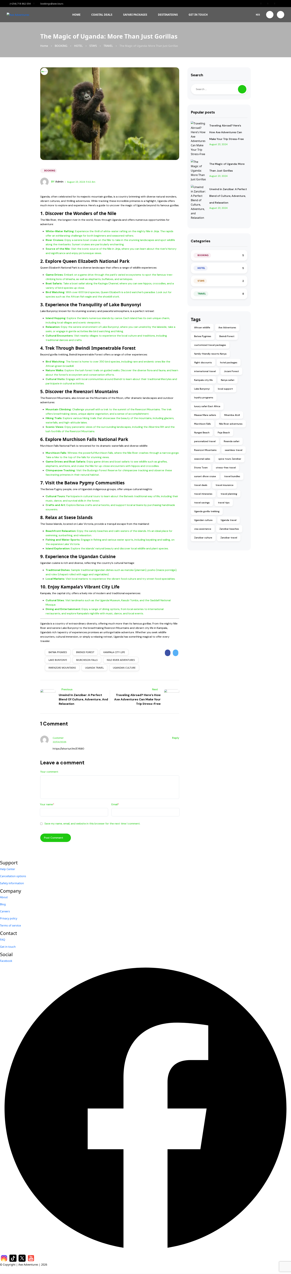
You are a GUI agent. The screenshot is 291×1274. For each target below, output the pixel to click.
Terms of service (10, 925)
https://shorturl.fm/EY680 (68, 748)
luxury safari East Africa (207, 406)
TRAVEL (108, 46)
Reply (175, 738)
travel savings (202, 502)
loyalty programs (203, 397)
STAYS (93, 46)
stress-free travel (226, 467)
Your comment (49, 771)
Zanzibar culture (203, 537)
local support (225, 388)
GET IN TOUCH (198, 14)
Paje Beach (224, 432)
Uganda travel (94, 667)
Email (115, 804)
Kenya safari (227, 380)
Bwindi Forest (85, 652)
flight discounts (203, 362)
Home (44, 46)
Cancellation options (13, 876)
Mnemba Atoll (232, 415)
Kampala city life (114, 652)
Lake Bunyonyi (57, 659)
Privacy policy (8, 918)
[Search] (242, 89)
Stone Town (201, 467)
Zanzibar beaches (229, 528)
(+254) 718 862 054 (20, 3)
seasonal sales (202, 458)
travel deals (200, 485)
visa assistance (202, 528)
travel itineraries (203, 493)
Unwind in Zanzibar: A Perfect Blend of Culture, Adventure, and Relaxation (228, 195)
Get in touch (8, 947)
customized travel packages (210, 344)
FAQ (2, 939)
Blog (3, 904)
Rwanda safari (231, 441)
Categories (200, 241)
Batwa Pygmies (57, 652)
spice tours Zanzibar (229, 458)
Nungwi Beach (201, 432)
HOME (76, 14)
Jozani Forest (231, 371)
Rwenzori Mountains (62, 667)
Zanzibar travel (228, 537)
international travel (205, 371)
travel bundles (232, 476)
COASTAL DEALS (101, 14)
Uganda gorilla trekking (206, 511)
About (4, 897)
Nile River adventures (121, 659)
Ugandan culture (124, 667)
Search (197, 75)
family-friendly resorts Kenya (210, 353)
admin (57, 181)
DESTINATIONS (168, 14)
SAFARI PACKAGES (135, 14)
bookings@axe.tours (51, 3)
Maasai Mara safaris (205, 415)
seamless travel (233, 450)
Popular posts (203, 112)
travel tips (224, 502)
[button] (269, 14)
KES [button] (258, 14)
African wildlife (202, 327)
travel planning (229, 493)
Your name (47, 804)
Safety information (12, 883)
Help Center (7, 869)
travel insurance (224, 485)
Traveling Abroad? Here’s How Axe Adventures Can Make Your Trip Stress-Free (226, 132)
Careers (5, 911)
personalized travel (205, 441)
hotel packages (228, 362)
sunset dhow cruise (205, 476)
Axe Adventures (227, 327)
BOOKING (61, 46)
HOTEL (78, 46)
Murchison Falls (87, 659)
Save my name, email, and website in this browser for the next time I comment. (92, 823)
